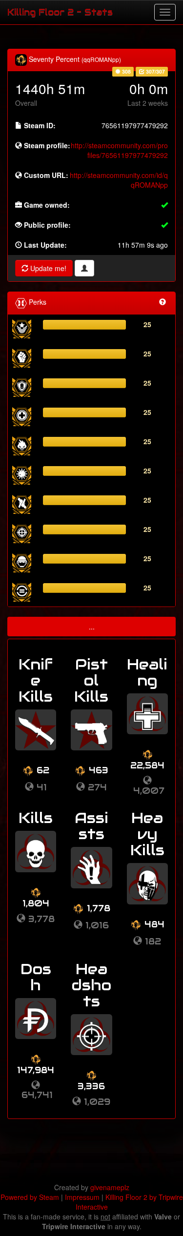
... (92, 626)
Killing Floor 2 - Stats (60, 12)
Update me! (47, 268)
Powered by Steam (29, 1197)
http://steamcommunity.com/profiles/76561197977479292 (119, 150)
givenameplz (109, 1187)
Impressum (82, 1197)
